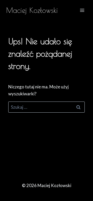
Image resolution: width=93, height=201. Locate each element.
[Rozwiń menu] (82, 10)
